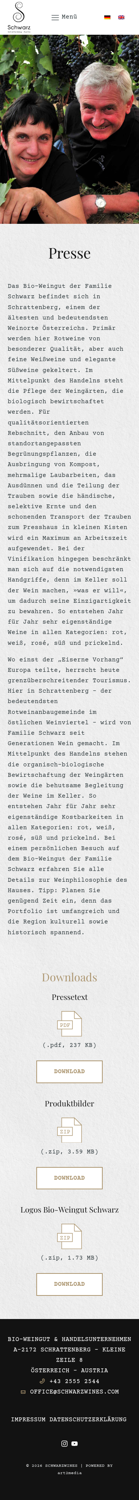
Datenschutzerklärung (88, 1419)
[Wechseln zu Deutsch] (107, 17)
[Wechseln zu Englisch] (121, 17)
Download (69, 1071)
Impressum (28, 1419)
